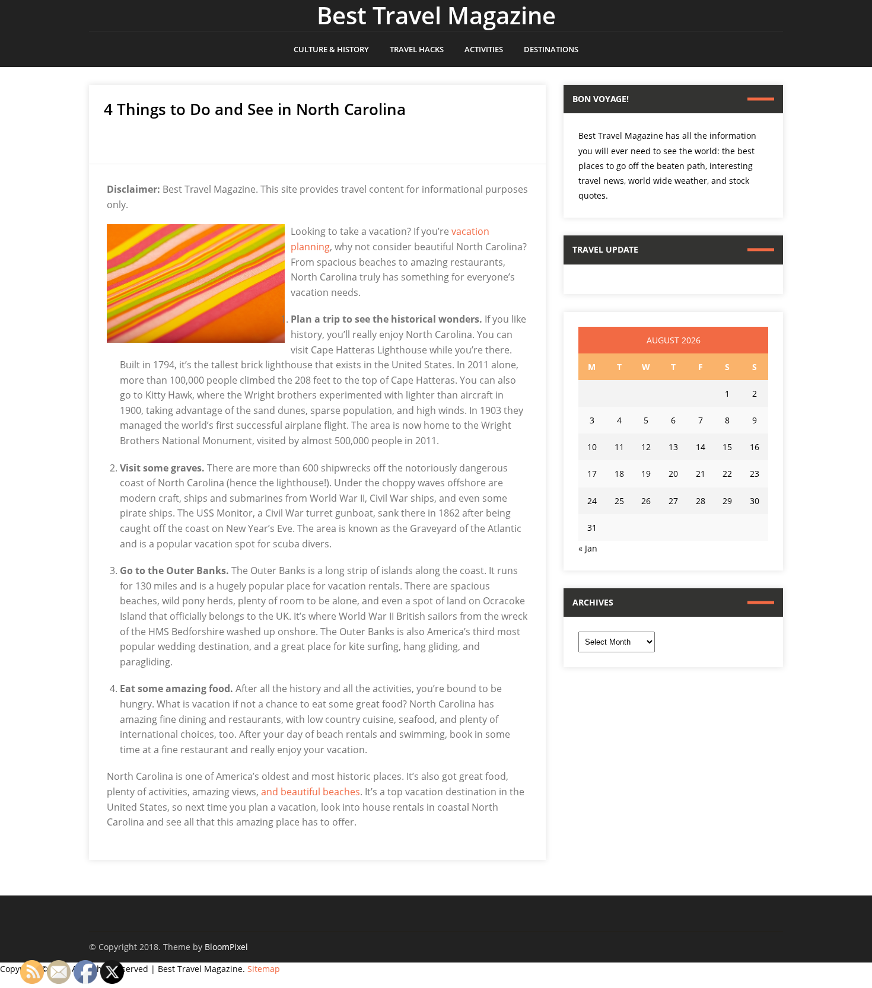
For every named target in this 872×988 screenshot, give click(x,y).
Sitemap (263, 968)
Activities (483, 49)
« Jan (587, 548)
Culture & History (331, 49)
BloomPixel (226, 946)
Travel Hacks (417, 49)
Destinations (551, 49)
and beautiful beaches (310, 791)
